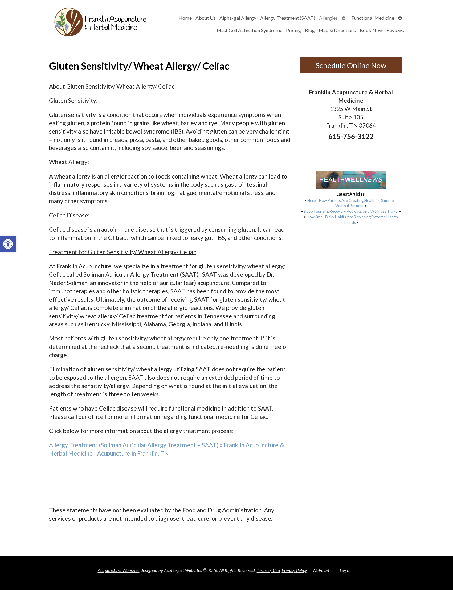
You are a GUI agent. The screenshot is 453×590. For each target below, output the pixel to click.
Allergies (328, 18)
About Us (205, 18)
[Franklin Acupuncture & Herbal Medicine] (81, 24)
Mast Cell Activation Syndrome (249, 30)
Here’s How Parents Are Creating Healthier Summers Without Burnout (352, 203)
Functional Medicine (372, 18)
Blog (310, 30)
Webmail (320, 570)
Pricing (293, 30)
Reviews (395, 30)
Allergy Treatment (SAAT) (287, 18)
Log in (345, 570)
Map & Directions (337, 30)
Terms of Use (268, 570)
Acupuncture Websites (119, 570)
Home (185, 18)
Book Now (371, 30)
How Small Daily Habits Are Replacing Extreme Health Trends (352, 219)
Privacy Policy (294, 570)
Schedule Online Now (351, 65)
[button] (8, 244)
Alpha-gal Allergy (237, 18)
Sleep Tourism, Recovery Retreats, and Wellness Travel (351, 211)
